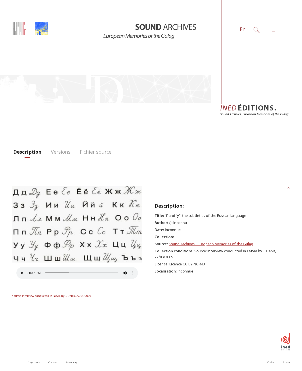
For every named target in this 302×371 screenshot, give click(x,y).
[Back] (288, 188)
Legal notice (34, 362)
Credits (270, 362)
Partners (286, 362)
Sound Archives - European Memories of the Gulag (211, 244)
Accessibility (71, 362)
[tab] (27, 152)
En (243, 29)
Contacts (52, 362)
